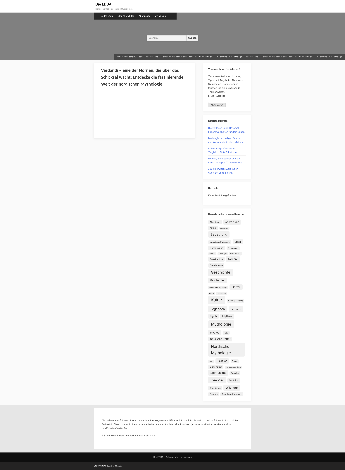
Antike (213, 228)
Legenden (218, 309)
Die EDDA (103, 4)
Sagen (234, 361)
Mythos (214, 332)
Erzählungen (233, 248)
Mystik (213, 316)
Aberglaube (144, 16)
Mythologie (160, 16)
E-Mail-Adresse (216, 95)
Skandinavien (216, 367)
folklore (233, 259)
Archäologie (224, 228)
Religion (222, 360)
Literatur (236, 309)
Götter (236, 287)
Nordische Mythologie (221, 349)
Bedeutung (219, 234)
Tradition (233, 380)
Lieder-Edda (107, 16)
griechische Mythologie (218, 287)
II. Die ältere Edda (125, 16)
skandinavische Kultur (233, 367)
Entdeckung (216, 248)
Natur (226, 333)
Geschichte (220, 272)
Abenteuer (215, 222)
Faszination (216, 259)
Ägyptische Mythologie (232, 394)
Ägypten (214, 394)
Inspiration (222, 294)
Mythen (227, 316)
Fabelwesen (235, 254)
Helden (211, 294)
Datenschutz (171, 457)
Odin (211, 361)
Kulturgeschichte (235, 301)
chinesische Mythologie (220, 242)
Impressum (186, 457)
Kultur (216, 300)
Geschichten (217, 280)
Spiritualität (218, 372)
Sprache (235, 373)
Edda (237, 241)
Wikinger (232, 387)
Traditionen (215, 388)
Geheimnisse (216, 265)
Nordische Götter (220, 338)
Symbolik (217, 380)
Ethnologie (223, 254)
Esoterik (212, 254)
